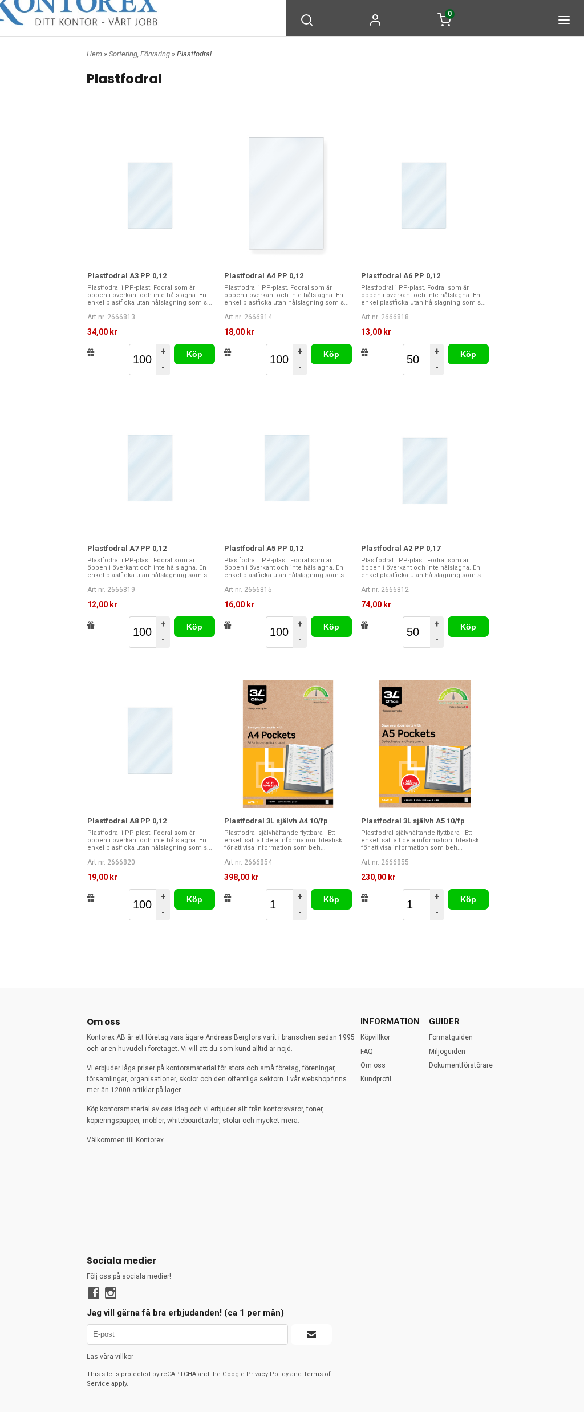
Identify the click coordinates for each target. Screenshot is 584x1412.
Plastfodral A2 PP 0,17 (400, 548)
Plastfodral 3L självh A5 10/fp (413, 821)
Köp (194, 354)
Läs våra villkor (110, 1357)
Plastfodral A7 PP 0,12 (127, 548)
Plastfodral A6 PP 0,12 (400, 275)
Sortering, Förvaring (140, 54)
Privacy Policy (267, 1374)
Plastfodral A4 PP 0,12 (263, 275)
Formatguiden (451, 1037)
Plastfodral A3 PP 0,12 (127, 275)
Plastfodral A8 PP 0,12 (127, 821)
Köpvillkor (375, 1037)
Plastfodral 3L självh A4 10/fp (276, 821)
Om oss (373, 1065)
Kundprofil (375, 1079)
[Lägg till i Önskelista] (91, 352)
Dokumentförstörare (461, 1065)
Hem (94, 54)
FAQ (366, 1052)
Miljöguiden (447, 1052)
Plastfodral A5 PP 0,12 (263, 548)
